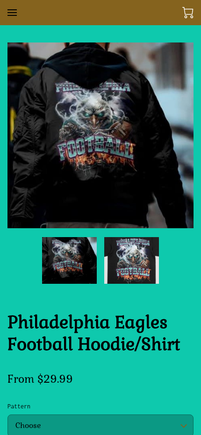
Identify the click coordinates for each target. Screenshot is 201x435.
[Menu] (12, 12)
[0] (188, 12)
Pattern (18, 406)
